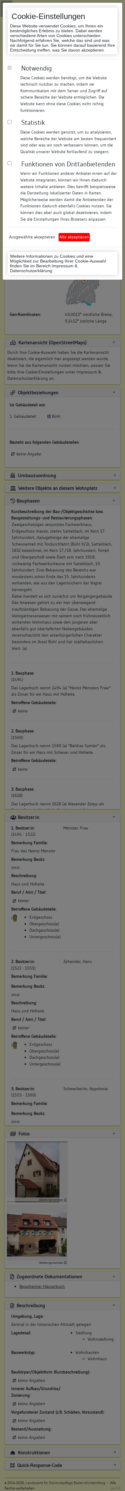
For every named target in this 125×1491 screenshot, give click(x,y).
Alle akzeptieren (74, 237)
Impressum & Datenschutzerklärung (43, 268)
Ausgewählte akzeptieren (32, 237)
